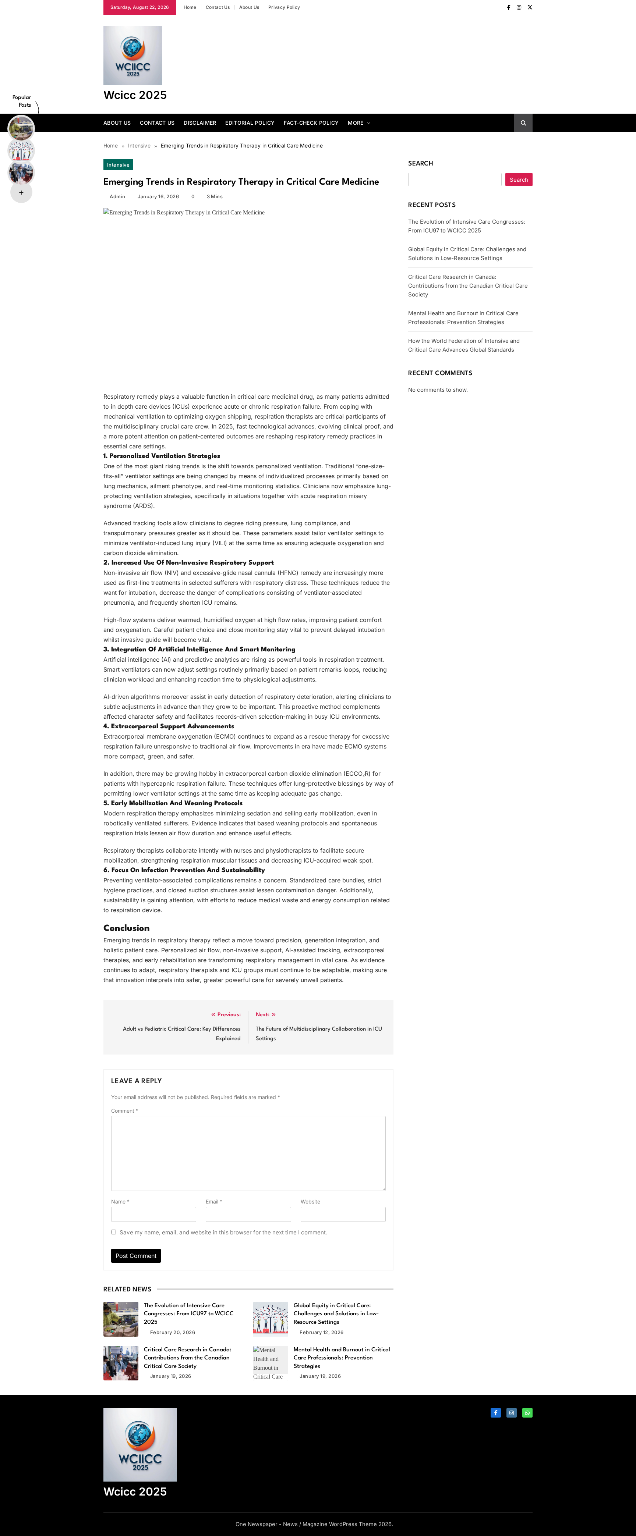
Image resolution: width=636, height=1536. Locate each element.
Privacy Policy (284, 7)
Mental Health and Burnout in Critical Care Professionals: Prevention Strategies (342, 1358)
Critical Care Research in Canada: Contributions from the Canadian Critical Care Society (188, 1358)
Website (310, 1201)
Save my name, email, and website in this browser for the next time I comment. (223, 1232)
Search (420, 164)
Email (214, 1201)
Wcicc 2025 (135, 95)
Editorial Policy (250, 123)
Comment (124, 1110)
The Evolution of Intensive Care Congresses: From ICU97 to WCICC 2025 (189, 1314)
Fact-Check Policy (311, 123)
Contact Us (218, 7)
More (355, 123)
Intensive (118, 165)
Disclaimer (200, 123)
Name (120, 1201)
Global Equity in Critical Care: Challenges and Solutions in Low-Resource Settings (336, 1314)
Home (190, 7)
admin (117, 196)
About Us (249, 7)
